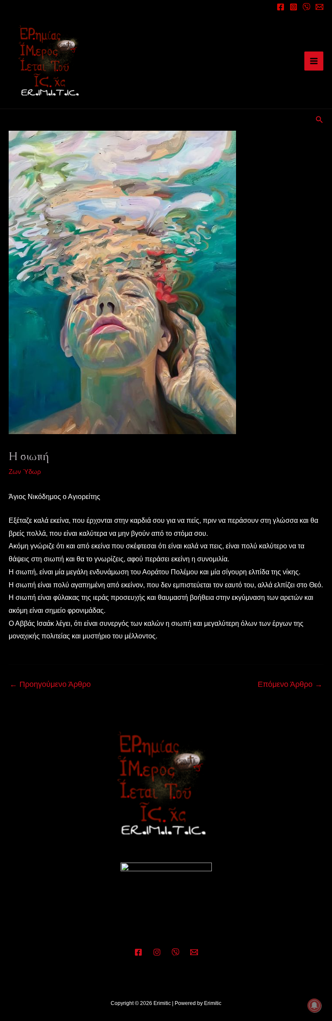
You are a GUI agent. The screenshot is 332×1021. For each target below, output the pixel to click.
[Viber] (175, 952)
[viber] (306, 7)
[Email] (319, 7)
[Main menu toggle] (313, 61)
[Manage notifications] (314, 1005)
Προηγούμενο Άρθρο (50, 684)
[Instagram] (293, 7)
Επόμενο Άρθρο (290, 684)
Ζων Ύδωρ (25, 471)
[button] (319, 120)
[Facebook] (280, 7)
